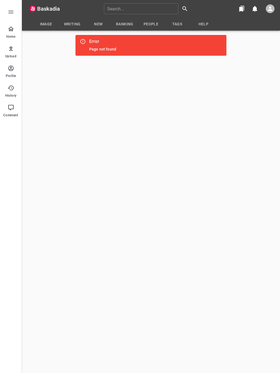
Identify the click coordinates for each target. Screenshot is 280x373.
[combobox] (147, 8)
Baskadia (48, 8)
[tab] (46, 24)
